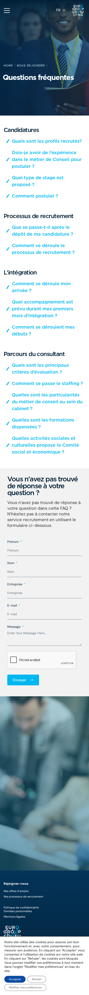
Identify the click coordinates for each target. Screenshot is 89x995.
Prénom (13, 542)
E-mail (12, 605)
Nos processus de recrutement (23, 896)
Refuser (37, 979)
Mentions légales (14, 916)
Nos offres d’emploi (16, 891)
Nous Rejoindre (31, 65)
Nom (11, 563)
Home (8, 65)
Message (14, 627)
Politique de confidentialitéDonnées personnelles (21, 909)
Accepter (15, 979)
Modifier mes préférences (25, 987)
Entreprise (15, 584)
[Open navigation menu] (7, 10)
